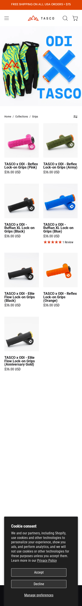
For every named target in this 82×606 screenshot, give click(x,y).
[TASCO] (41, 18)
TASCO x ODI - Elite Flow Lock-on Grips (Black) (19, 297)
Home (7, 116)
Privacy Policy (47, 560)
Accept (39, 572)
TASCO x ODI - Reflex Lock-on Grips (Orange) (60, 297)
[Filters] (75, 116)
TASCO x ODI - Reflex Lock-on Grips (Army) (60, 165)
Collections (21, 116)
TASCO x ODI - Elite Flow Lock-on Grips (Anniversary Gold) (19, 361)
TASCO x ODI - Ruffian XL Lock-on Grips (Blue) (58, 228)
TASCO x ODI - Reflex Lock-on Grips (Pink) (21, 165)
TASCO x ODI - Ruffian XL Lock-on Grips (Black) (19, 228)
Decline (39, 584)
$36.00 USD (12, 172)
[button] (65, 18)
